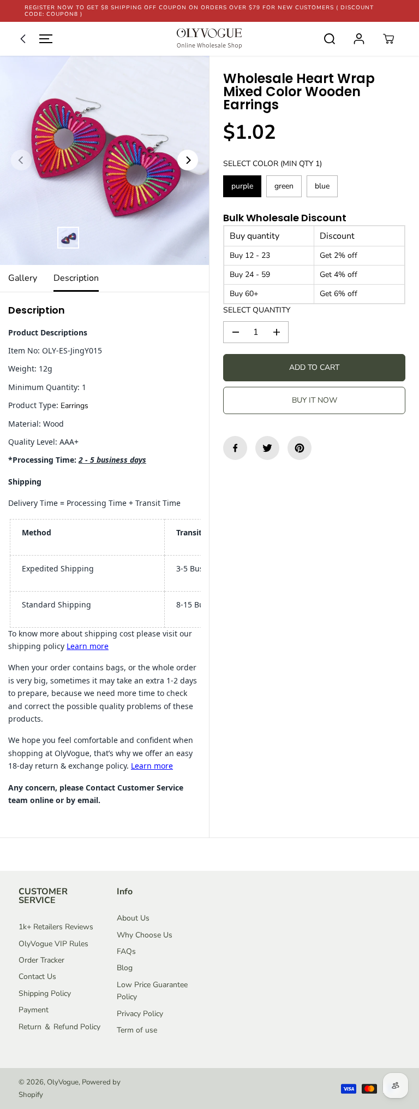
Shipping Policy (45, 993)
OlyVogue (63, 1082)
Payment (34, 1010)
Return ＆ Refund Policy (59, 1027)
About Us (133, 918)
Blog (125, 968)
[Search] (330, 39)
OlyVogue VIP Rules (53, 944)
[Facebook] (235, 448)
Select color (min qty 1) (272, 163)
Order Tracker (41, 960)
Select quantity (256, 310)
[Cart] (388, 39)
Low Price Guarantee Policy (152, 991)
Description (76, 278)
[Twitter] (267, 448)
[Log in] (359, 39)
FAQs (126, 951)
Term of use (137, 1030)
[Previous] (21, 160)
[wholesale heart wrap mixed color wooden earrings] (104, 160)
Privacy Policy (140, 1013)
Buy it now (314, 400)
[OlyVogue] (209, 38)
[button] (34, 39)
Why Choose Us (144, 935)
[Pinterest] (300, 448)
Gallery (22, 278)
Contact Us (37, 976)
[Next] (187, 160)
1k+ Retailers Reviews (56, 927)
